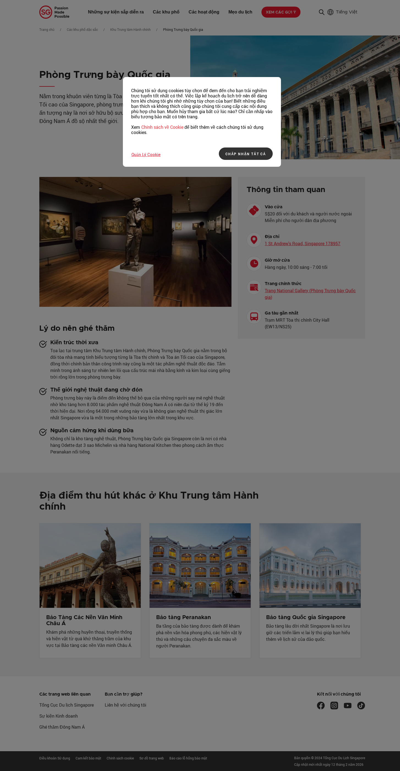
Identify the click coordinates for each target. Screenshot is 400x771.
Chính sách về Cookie (162, 127)
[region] (202, 122)
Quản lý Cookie (146, 154)
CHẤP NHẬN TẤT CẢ (245, 154)
